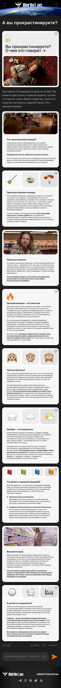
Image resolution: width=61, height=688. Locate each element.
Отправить (54, 657)
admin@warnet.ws (47, 674)
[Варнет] (15, 674)
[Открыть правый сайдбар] (55, 4)
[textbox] (25, 656)
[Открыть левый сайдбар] (5, 4)
